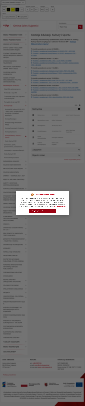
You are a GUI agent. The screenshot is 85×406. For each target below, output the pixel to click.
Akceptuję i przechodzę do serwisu (42, 211)
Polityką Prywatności (60, 206)
